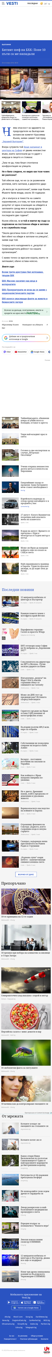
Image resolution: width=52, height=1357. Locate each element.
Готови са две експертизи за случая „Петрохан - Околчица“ (35, 452)
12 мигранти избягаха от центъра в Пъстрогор (33, 598)
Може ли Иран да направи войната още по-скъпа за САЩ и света (34, 550)
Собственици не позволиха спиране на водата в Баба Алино (35, 745)
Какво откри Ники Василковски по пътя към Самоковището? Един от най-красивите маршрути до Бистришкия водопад (34, 1160)
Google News (39, 352)
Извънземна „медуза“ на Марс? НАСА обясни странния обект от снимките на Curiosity (33, 681)
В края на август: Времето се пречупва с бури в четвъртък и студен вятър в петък (35, 534)
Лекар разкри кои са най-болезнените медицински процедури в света (34, 1209)
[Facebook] (26, 1342)
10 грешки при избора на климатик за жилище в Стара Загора (25, 954)
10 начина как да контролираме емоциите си (24, 1103)
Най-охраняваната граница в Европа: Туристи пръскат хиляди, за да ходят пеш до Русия (35, 567)
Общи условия (37, 1336)
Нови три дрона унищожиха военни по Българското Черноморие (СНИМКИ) (35, 1274)
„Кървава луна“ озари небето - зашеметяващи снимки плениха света (33, 859)
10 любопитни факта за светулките (19, 1067)
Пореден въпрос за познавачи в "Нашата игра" (35, 1224)
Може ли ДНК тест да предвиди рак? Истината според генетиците (33, 697)
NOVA (11, 321)
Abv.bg (7, 1317)
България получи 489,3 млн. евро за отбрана (35, 728)
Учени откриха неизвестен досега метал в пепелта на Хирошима (35, 468)
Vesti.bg (12, 3)
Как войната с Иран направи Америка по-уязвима (32, 777)
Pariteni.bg (45, 1324)
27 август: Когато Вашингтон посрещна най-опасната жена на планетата (35, 517)
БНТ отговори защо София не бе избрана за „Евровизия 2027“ (35, 648)
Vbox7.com (18, 1317)
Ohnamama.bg (8, 1324)
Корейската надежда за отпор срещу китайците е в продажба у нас (35, 501)
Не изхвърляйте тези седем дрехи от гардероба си (35, 1192)
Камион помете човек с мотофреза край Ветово (33, 614)
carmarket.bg (25, 506)
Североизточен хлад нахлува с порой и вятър (24, 995)
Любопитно (25, 688)
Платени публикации (28, 1339)
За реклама (22, 1336)
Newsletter (22, 352)
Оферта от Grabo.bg (28, 635)
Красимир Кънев (11, 324)
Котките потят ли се (31, 1139)
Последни (32, 3)
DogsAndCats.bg (19, 1320)
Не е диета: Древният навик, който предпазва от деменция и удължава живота (34, 795)
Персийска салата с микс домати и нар (21, 1031)
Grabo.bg (34, 1324)
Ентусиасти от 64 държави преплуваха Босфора (34, 1176)
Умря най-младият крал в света (34, 435)
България (6, 44)
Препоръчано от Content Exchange (37, 1113)
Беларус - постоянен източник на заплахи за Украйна (33, 761)
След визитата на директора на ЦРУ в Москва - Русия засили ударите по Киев (35, 664)
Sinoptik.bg (22, 1324)
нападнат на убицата (33, 324)
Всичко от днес (26, 874)
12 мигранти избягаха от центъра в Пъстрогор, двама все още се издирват (35, 1258)
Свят (22, 669)
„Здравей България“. (12, 141)
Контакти (44, 1339)
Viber (9, 352)
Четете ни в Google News (28, 1308)
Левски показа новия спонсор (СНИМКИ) (32, 1240)
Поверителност (10, 1339)
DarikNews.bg (41, 1317)
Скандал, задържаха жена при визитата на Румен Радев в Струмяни (34, 843)
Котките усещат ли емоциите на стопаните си (34, 1124)
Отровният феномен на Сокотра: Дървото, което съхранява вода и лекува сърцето (33, 828)
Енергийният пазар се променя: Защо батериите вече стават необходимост (34, 485)
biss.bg (23, 490)
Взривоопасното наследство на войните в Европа (35, 809)
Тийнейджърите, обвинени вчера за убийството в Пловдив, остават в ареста (35, 420)
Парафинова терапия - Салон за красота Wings (33, 630)
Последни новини (18, 589)
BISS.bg (47, 1320)
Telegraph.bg (30, 1327)
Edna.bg (19, 1327)
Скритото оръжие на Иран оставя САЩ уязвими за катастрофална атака (34, 713)
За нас (11, 1336)
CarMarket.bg (35, 1320)
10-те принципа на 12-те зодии (17, 916)
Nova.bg (5, 1320)
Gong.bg (29, 1317)
